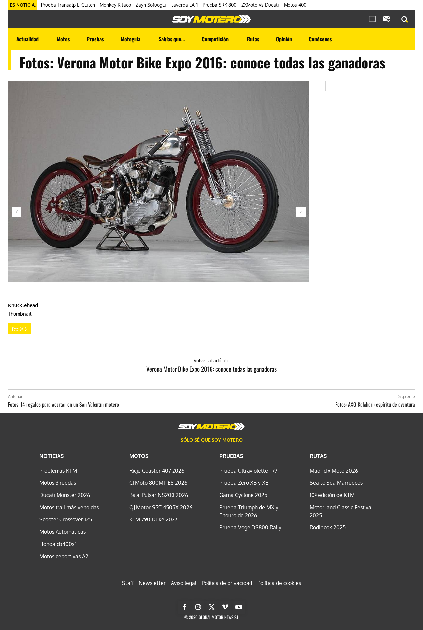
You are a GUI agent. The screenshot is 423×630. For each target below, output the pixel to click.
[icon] (372, 19)
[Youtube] (238, 607)
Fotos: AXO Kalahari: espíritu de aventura (375, 404)
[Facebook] (184, 607)
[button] (404, 19)
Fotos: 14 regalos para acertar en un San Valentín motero (63, 404)
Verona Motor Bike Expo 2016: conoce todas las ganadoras (211, 368)
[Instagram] (198, 607)
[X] (211, 607)
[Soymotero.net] (211, 19)
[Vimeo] (225, 607)
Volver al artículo (211, 360)
